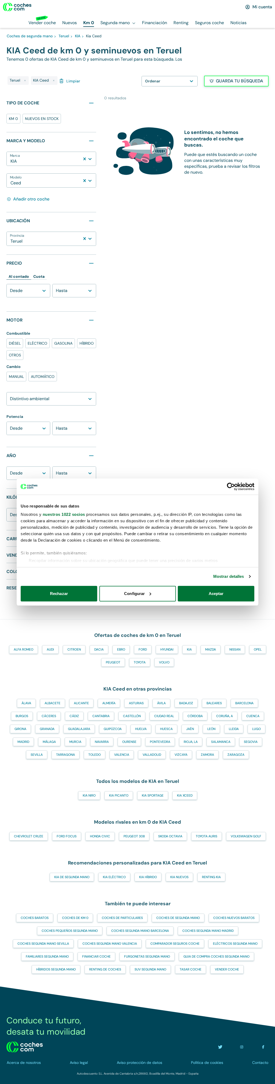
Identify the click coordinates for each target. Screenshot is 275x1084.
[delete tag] (25, 80)
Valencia (121, 755)
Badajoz (186, 703)
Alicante (81, 703)
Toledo (94, 755)
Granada (47, 729)
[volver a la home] (24, 1047)
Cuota (39, 276)
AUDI (50, 649)
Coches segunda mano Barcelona (140, 931)
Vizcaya (181, 755)
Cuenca (252, 716)
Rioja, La (191, 742)
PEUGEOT (113, 662)
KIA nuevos (179, 877)
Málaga (49, 742)
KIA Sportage (153, 795)
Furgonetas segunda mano (147, 956)
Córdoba (195, 716)
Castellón (132, 716)
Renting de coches (105, 969)
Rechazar (59, 593)
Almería (108, 703)
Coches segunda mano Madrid (208, 931)
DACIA (99, 649)
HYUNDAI (166, 649)
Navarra (102, 742)
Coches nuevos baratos (234, 918)
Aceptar (216, 593)
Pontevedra (160, 742)
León (211, 729)
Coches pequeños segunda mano (70, 931)
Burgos (22, 716)
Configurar (134, 593)
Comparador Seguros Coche (175, 943)
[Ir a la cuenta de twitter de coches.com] (220, 1047)
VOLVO (164, 662)
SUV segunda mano (150, 969)
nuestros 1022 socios (64, 514)
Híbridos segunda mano (56, 969)
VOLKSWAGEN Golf (246, 836)
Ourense (129, 742)
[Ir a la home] (17, 7)
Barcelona (244, 703)
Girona (20, 729)
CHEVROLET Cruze (28, 836)
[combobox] (11, 161)
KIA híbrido (148, 877)
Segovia (251, 742)
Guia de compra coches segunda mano (216, 956)
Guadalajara (79, 729)
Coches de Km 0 (75, 918)
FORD (143, 649)
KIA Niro (89, 795)
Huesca (166, 729)
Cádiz (74, 716)
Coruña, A (224, 716)
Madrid (23, 742)
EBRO (121, 649)
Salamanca (220, 742)
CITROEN (74, 649)
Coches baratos (35, 918)
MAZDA (210, 649)
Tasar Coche (190, 969)
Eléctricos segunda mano (235, 943)
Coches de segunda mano (178, 918)
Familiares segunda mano (47, 956)
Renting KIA (211, 877)
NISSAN (234, 649)
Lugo (256, 729)
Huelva (141, 729)
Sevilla (37, 755)
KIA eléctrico (114, 877)
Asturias (136, 703)
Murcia (75, 742)
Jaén (190, 729)
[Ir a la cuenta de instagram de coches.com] (241, 1047)
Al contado (19, 276)
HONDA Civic (100, 836)
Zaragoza (235, 755)
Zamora (207, 755)
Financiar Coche (96, 956)
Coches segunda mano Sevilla (43, 943)
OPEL (258, 649)
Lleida (234, 729)
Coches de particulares (122, 918)
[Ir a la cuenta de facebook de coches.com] (263, 1047)
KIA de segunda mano (71, 877)
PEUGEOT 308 (134, 836)
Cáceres (49, 716)
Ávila (161, 703)
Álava (26, 703)
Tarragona (65, 755)
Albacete (52, 703)
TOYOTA (140, 662)
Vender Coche (227, 969)
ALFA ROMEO (23, 649)
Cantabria (101, 716)
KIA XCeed (185, 795)
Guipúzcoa (113, 729)
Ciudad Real (164, 716)
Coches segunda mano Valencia (109, 943)
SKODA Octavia (170, 836)
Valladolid (152, 755)
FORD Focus (67, 836)
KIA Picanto (118, 795)
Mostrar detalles (228, 576)
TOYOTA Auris (206, 836)
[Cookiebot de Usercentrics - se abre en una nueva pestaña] (230, 487)
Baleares (214, 703)
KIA (189, 649)
